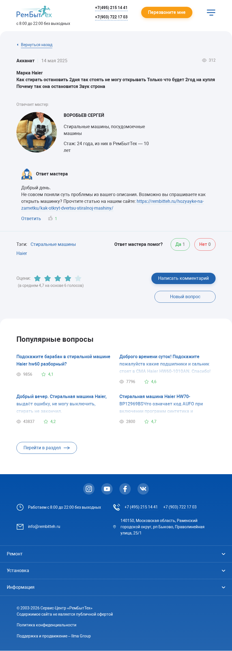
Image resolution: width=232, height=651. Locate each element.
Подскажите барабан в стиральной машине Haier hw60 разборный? (63, 360)
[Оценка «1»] (37, 278)
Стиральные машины (53, 244)
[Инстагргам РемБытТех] (88, 489)
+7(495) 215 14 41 (111, 7)
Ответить (31, 218)
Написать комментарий (183, 278)
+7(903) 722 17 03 (111, 17)
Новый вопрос (185, 296)
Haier (21, 253)
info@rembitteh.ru (44, 526)
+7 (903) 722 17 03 (180, 507)
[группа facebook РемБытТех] (125, 489)
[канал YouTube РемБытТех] (107, 489)
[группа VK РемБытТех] (143, 489)
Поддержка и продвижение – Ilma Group (54, 636)
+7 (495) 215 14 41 (141, 507)
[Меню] (211, 12)
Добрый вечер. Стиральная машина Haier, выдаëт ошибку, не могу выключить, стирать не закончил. (61, 404)
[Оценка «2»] (47, 278)
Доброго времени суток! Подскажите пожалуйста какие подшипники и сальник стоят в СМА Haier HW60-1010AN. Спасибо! (164, 364)
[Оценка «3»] (57, 278)
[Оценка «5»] (78, 278)
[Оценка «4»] (68, 278)
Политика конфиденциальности (46, 625)
